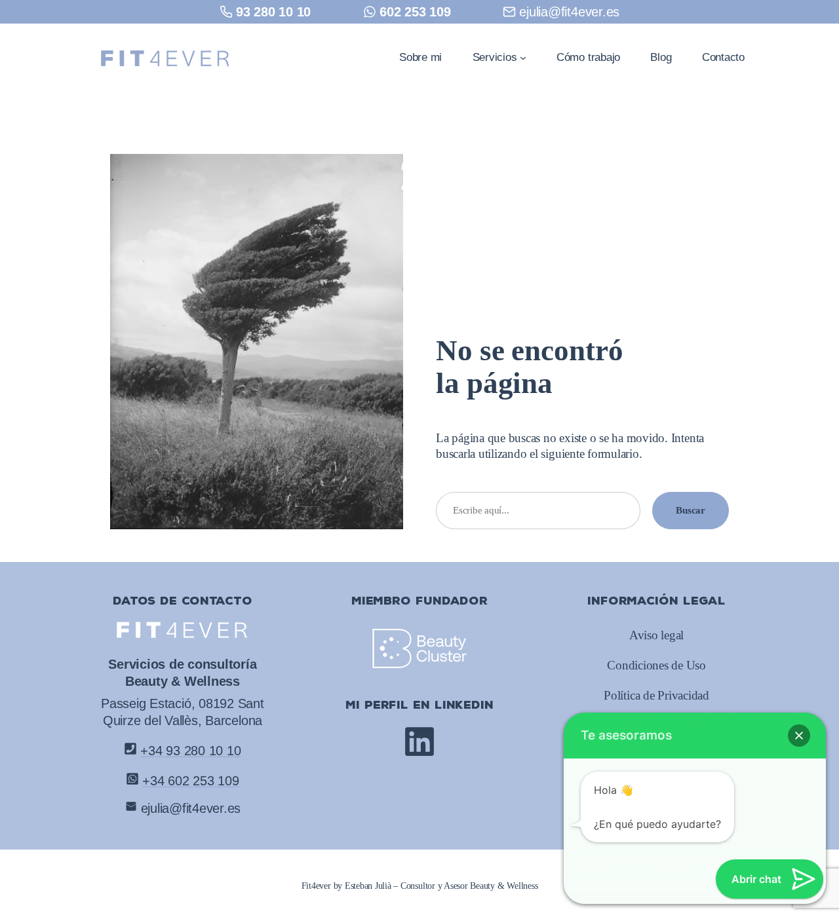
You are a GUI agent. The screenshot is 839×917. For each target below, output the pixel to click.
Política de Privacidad (656, 695)
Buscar (690, 509)
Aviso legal (656, 635)
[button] (799, 735)
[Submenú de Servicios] (523, 57)
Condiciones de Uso (656, 665)
